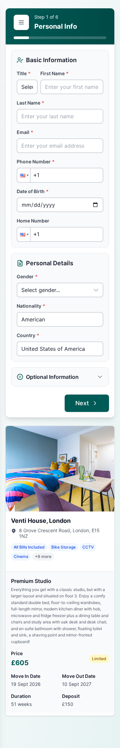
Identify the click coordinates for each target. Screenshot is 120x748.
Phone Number (36, 161)
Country (28, 335)
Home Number (33, 220)
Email (25, 132)
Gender (27, 276)
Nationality (31, 306)
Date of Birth (33, 191)
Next (82, 403)
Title (24, 73)
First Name (54, 73)
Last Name (30, 103)
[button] (23, 175)
